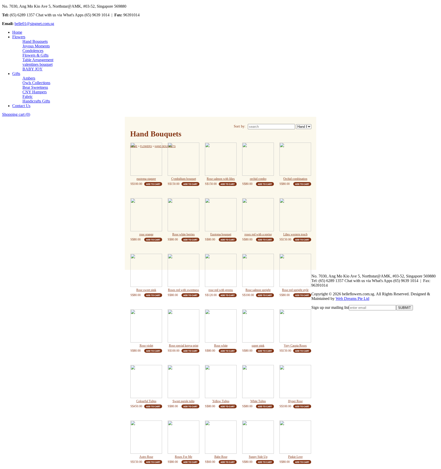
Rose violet (146, 345)
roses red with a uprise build (258, 235)
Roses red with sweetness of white (183, 290)
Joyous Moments (36, 46)
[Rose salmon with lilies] (221, 159)
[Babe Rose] (221, 437)
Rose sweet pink (146, 290)
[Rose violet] (146, 326)
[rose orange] (146, 214)
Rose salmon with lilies (221, 179)
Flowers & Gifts (35, 55)
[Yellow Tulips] (221, 381)
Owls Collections (36, 83)
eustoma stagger (146, 179)
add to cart (153, 184)
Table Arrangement (37, 60)
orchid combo (258, 179)
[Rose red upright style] (295, 270)
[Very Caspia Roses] (295, 326)
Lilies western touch (295, 234)
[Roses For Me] (183, 437)
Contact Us (21, 106)
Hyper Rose (295, 401)
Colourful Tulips (146, 401)
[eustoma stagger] (146, 159)
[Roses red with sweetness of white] (183, 270)
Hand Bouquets (35, 41)
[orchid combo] (258, 159)
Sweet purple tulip (183, 401)
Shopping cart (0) (16, 114)
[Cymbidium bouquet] (183, 159)
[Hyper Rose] (295, 381)
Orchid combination (295, 179)
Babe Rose (220, 457)
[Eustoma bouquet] (221, 214)
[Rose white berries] (183, 214)
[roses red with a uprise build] (258, 214)
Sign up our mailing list (330, 307)
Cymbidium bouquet (183, 179)
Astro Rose (146, 457)
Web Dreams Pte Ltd (352, 298)
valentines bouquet (37, 64)
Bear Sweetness (35, 87)
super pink (258, 345)
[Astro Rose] (146, 437)
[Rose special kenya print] (183, 326)
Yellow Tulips (220, 401)
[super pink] (258, 326)
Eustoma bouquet (220, 234)
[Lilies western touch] (295, 214)
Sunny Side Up (258, 457)
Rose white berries (183, 234)
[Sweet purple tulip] (183, 381)
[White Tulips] (258, 381)
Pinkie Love (295, 457)
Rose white (221, 345)
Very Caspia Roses (295, 345)
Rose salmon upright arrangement (258, 290)
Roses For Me (183, 457)
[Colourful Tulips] (146, 381)
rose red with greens (221, 290)
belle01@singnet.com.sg (34, 23)
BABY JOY (32, 69)
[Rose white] (221, 326)
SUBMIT (404, 308)
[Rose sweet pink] (146, 270)
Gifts (16, 73)
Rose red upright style (295, 290)
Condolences (32, 50)
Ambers (28, 78)
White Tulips (258, 401)
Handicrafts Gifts (36, 101)
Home (17, 32)
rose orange (146, 234)
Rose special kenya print (183, 345)
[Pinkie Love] (295, 437)
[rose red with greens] (221, 270)
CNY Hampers (34, 92)
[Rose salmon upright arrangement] (258, 270)
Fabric (27, 96)
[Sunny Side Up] (258, 437)
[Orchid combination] (295, 159)
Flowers (18, 37)
